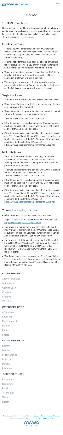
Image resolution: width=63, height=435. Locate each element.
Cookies (56, 416)
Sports (5, 335)
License (36, 416)
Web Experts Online (45, 418)
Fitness (6, 330)
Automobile (8, 283)
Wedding (6, 301)
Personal (6, 364)
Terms (49, 416)
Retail (5, 388)
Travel (5, 397)
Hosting (6, 346)
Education (7, 317)
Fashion (6, 326)
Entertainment (9, 321)
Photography (9, 379)
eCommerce (8, 312)
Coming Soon (9, 288)
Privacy (43, 416)
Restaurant (7, 368)
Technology (8, 393)
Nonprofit (7, 359)
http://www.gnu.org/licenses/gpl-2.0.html (22, 223)
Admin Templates (11, 279)
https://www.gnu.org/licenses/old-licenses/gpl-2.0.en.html (30, 202)
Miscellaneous (9, 355)
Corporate (7, 292)
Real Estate (7, 384)
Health (5, 402)
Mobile (5, 350)
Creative (6, 297)
